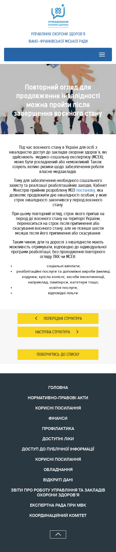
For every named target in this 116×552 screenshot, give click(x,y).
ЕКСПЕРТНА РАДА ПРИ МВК (58, 505)
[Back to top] (58, 534)
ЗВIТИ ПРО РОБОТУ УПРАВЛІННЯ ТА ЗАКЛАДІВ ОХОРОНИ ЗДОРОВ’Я (58, 492)
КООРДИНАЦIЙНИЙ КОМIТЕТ (58, 515)
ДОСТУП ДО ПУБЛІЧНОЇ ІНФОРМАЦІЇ (58, 449)
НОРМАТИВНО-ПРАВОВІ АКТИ (58, 398)
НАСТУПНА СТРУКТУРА (52, 332)
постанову (85, 190)
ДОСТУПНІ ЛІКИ (58, 439)
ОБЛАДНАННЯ (58, 470)
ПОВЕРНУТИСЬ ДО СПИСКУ (58, 354)
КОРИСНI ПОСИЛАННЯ (58, 459)
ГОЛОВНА (58, 387)
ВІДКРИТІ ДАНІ (58, 480)
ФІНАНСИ (58, 418)
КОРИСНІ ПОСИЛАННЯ (58, 408)
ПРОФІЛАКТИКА (58, 428)
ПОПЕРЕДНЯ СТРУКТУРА (63, 318)
